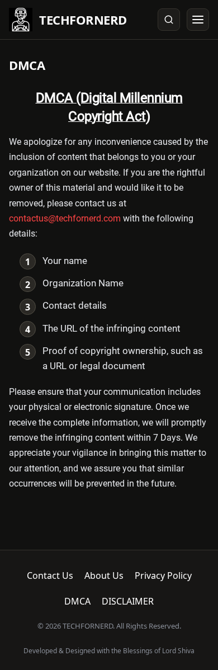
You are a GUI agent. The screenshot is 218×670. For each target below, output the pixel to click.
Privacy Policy (163, 575)
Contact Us (50, 575)
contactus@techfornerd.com (65, 218)
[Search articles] (169, 19)
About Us (104, 575)
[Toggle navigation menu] (198, 19)
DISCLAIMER (128, 601)
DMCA (77, 601)
